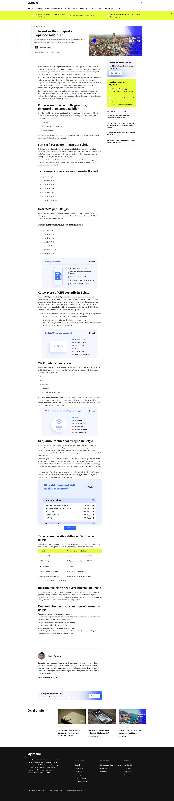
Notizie (30, 8)
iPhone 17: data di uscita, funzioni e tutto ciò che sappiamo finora (69, 733)
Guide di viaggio (96, 8)
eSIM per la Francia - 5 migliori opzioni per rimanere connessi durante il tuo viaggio (120, 125)
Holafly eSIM (128, 765)
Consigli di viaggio (81, 781)
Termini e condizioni (55, 791)
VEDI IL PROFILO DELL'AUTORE (47, 678)
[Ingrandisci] (95, 260)
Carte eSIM (79, 768)
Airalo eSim (128, 775)
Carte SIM (78, 772)
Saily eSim (127, 768)
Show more (70, 528)
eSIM (74, 93)
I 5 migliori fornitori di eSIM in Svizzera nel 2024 (121, 134)
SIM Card (68, 93)
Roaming (78, 775)
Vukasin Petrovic (63, 739)
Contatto (103, 772)
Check (93, 696)
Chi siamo (103, 768)
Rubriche (39, 8)
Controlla (114, 73)
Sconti (77, 765)
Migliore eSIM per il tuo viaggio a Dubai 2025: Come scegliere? (121, 141)
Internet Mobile (63, 727)
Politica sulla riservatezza (74, 791)
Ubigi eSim (127, 772)
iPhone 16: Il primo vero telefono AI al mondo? (99, 731)
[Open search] (141, 3)
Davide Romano (46, 48)
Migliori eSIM (70, 8)
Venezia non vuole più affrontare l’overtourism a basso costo (118, 117)
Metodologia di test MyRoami (110, 765)
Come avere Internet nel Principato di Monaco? (130, 731)
